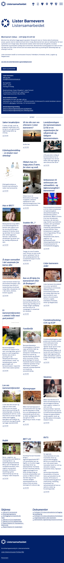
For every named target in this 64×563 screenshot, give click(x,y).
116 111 (24, 99)
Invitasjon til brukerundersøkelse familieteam (48, 516)
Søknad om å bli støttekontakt (12, 521)
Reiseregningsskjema (9, 514)
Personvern (4, 558)
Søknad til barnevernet (10, 512)
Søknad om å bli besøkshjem (12, 519)
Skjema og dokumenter (9, 68)
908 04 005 (6, 77)
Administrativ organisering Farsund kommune (48, 519)
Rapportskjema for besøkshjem (12, 527)
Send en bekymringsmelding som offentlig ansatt (18, 110)
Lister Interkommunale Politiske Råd (12, 552)
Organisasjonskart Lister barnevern (45, 517)
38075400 (12, 103)
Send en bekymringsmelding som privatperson (17, 108)
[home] (13, 4)
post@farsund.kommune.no (11, 79)
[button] (61, 4)
